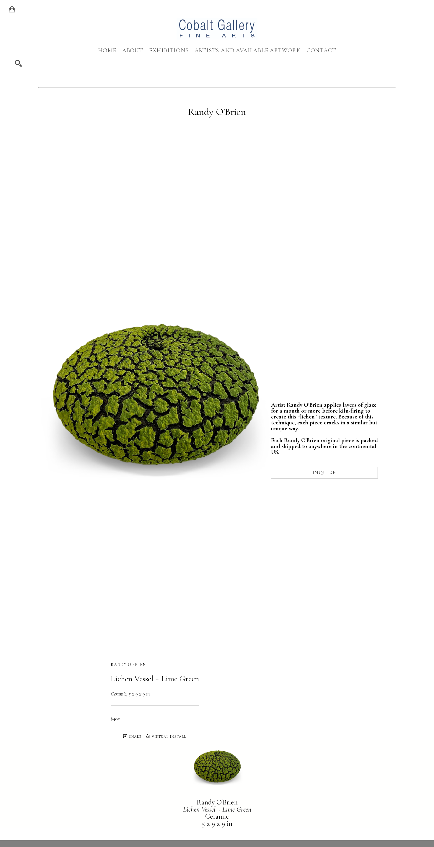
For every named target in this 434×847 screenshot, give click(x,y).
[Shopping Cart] (12, 9)
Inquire (324, 472)
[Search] (18, 63)
